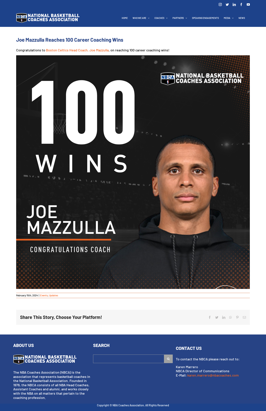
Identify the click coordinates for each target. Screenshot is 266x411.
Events (44, 295)
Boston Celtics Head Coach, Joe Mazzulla (77, 50)
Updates (53, 295)
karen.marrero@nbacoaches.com (213, 375)
